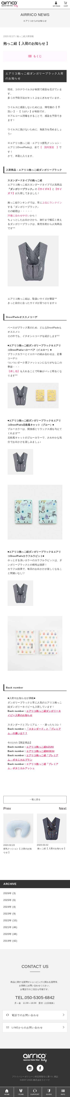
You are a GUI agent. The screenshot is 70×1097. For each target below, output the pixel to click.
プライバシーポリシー (22, 1076)
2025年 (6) (9, 900)
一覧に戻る (35, 799)
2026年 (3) (9, 893)
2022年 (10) (10, 920)
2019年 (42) (10, 940)
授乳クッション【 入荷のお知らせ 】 (17, 849)
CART (66, 6)
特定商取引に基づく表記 (46, 1076)
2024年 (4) (9, 906)
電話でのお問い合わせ (25, 1015)
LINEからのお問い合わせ (27, 1027)
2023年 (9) (9, 913)
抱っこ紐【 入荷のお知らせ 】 (51, 847)
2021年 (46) (10, 927)
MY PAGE (56, 6)
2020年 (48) (10, 934)
